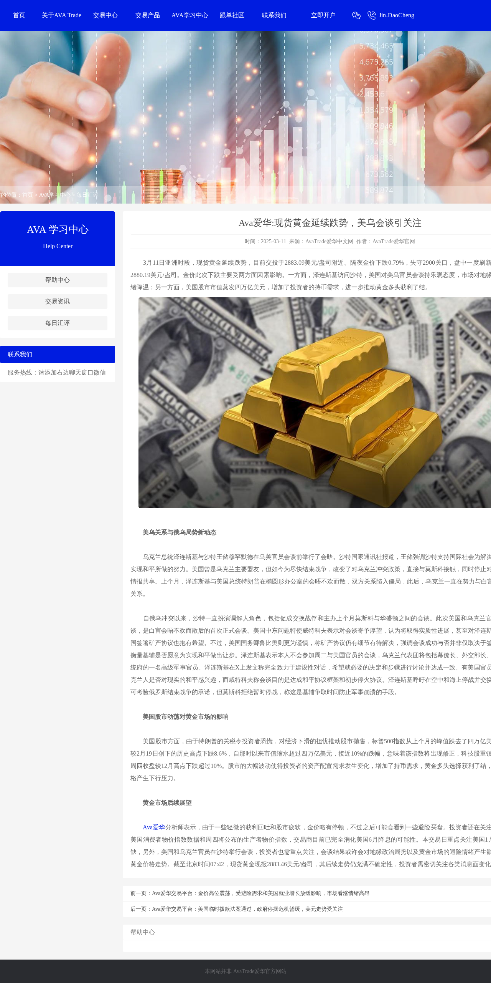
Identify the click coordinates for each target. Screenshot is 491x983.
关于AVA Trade (61, 15)
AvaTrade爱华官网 (393, 241)
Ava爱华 (154, 827)
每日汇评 (87, 195)
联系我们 (274, 15)
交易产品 (147, 15)
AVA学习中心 (189, 15)
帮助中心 (57, 280)
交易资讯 (57, 301)
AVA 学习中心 (58, 229)
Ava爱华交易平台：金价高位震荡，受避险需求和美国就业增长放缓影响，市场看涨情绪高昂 (261, 893)
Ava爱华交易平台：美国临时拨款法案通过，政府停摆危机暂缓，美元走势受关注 (247, 909)
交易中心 (105, 15)
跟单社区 (232, 15)
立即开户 (323, 15)
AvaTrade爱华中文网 (329, 241)
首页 (19, 15)
